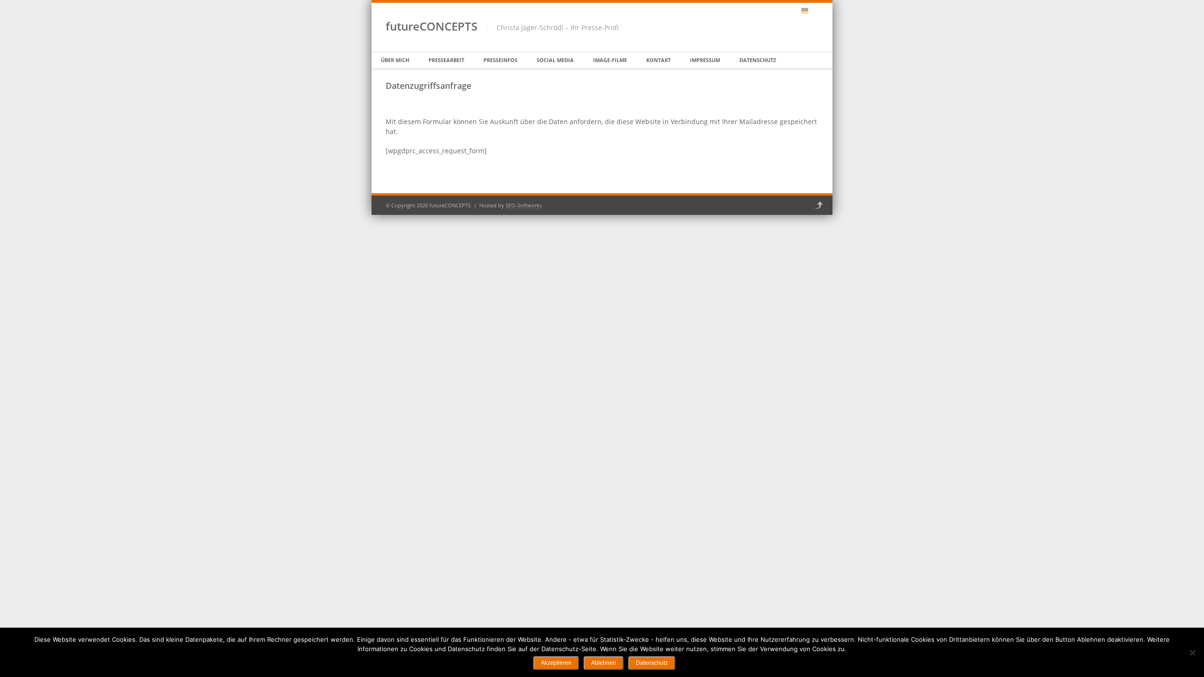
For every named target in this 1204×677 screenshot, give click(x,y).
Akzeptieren (556, 663)
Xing (780, 11)
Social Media (555, 59)
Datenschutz (757, 59)
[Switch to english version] (814, 11)
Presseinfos (500, 59)
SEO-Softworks (524, 205)
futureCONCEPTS (431, 26)
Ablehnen (603, 663)
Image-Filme (610, 59)
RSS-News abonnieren (792, 11)
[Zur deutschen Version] (804, 11)
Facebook (768, 11)
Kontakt (658, 59)
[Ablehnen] (1192, 652)
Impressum (705, 59)
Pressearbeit (446, 59)
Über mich (395, 59)
